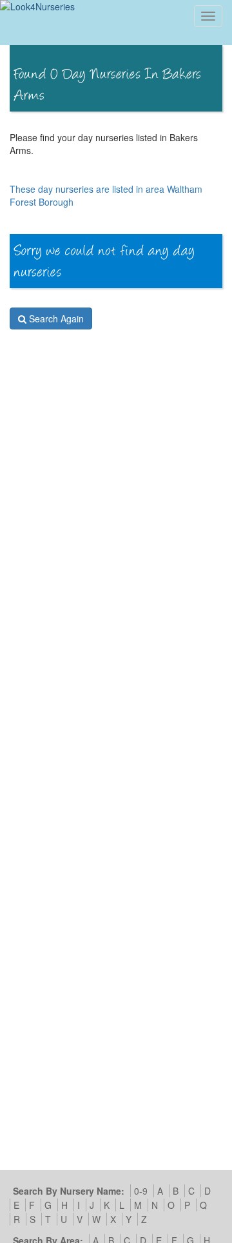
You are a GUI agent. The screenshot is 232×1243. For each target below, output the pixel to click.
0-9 (141, 1190)
